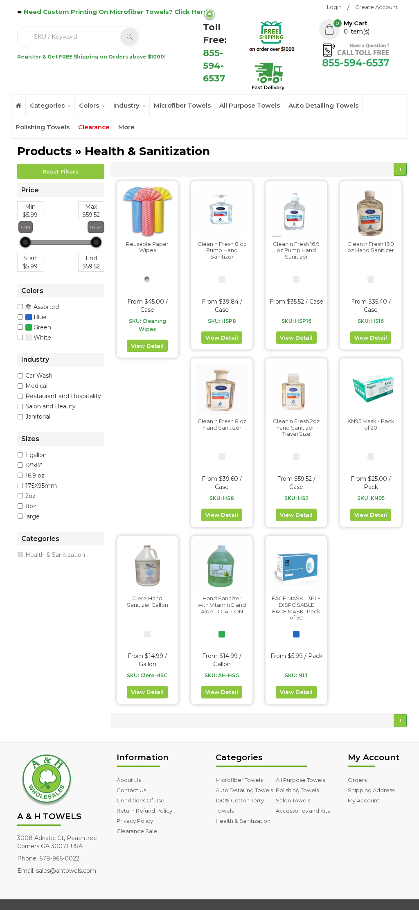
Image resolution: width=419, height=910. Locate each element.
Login (334, 7)
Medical (36, 386)
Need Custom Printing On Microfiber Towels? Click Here (115, 12)
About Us (129, 780)
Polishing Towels (43, 127)
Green (41, 327)
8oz (30, 506)
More (126, 127)
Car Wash (38, 375)
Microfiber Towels (182, 105)
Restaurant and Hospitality (63, 396)
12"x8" (33, 465)
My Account (363, 800)
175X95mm (41, 485)
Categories (47, 105)
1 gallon (36, 455)
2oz (30, 496)
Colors (89, 105)
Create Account (376, 7)
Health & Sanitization (55, 555)
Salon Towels (293, 800)
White (41, 337)
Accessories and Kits (303, 810)
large (32, 516)
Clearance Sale (137, 831)
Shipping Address (371, 790)
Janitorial (37, 416)
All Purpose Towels (249, 105)
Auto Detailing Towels (323, 105)
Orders (357, 780)
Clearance (94, 127)
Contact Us (131, 790)
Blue (39, 316)
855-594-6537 (214, 65)
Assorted (45, 306)
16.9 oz (35, 475)
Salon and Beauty (50, 406)
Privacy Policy (135, 821)
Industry (126, 105)
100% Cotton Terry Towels (240, 805)
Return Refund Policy (144, 810)
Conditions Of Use (140, 800)
